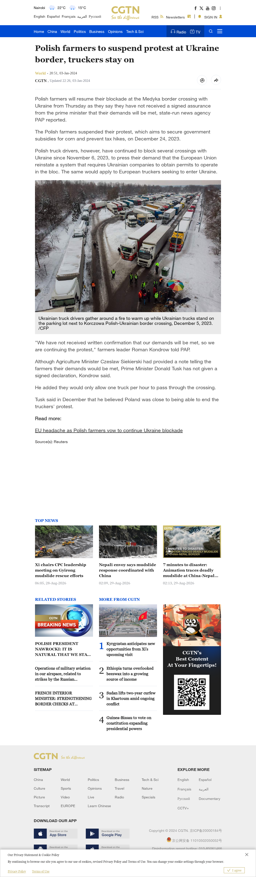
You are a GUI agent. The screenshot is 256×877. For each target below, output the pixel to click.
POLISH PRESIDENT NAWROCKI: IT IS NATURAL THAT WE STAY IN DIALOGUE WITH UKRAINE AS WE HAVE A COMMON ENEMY (62, 649)
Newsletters (175, 17)
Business (96, 31)
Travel (119, 788)
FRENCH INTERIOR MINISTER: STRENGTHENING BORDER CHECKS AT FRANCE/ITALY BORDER (63, 699)
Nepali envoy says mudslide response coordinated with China (127, 570)
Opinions (115, 31)
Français (69, 16)
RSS (155, 17)
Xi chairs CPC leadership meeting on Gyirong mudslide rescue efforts (60, 570)
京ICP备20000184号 (206, 830)
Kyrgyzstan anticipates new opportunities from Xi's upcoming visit (130, 649)
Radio (181, 32)
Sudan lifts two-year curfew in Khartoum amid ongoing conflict (131, 698)
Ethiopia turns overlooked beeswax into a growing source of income (130, 673)
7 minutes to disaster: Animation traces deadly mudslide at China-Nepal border (188, 570)
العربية (82, 16)
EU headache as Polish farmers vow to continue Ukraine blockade (109, 430)
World (65, 31)
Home (39, 31)
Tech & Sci (135, 31)
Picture (39, 797)
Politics (80, 31)
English (39, 16)
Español (53, 16)
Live (91, 797)
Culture (39, 788)
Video (65, 797)
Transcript (42, 806)
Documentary (209, 798)
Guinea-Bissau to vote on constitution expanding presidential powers (128, 723)
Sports (66, 788)
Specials (148, 797)
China (52, 31)
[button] (169, 551)
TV (198, 32)
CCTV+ (183, 808)
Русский (95, 16)
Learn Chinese (99, 806)
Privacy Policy (17, 871)
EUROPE (68, 806)
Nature (147, 788)
